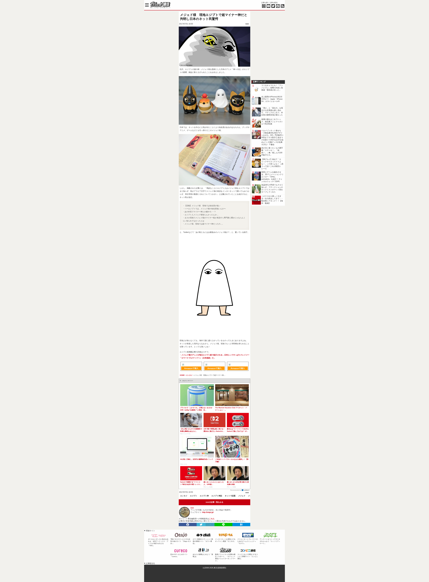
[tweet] (201, 524)
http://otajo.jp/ (208, 512)
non (247, 24)
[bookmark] (241, 524)
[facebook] (188, 524)
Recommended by (235, 490)
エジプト (193, 496)
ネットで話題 (230, 496)
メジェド (241, 496)
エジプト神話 (216, 496)
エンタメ (183, 496)
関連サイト (150, 531)
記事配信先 (150, 563)
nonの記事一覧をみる (214, 502)
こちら (211, 519)
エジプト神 (204, 496)
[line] (223, 524)
